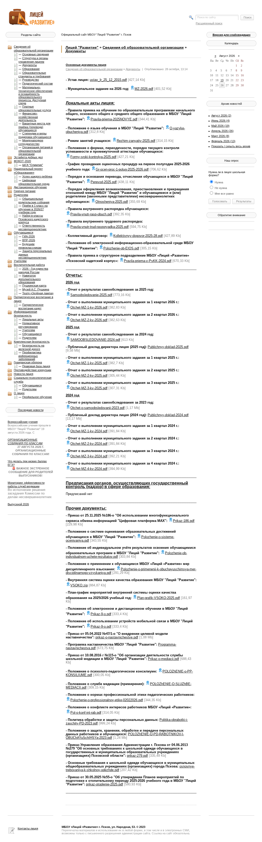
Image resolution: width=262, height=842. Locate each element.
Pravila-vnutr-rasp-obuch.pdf (91, 214)
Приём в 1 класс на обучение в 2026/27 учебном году (33, 209)
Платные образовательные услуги (34, 108)
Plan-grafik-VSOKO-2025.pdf (158, 598)
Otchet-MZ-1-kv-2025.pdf (88, 363)
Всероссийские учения (23, 421)
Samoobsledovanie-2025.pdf (91, 295)
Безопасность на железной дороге (31, 347)
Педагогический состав (37, 83)
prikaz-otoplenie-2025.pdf (104, 784)
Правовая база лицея (36, 366)
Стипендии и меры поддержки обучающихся (34, 135)
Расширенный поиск (209, 23)
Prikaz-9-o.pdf (101, 614)
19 (222, 80)
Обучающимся (23, 232)
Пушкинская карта (34, 285)
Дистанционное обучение (30, 187)
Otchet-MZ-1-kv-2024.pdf (88, 431)
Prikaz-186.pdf (183, 521)
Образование (31, 68)
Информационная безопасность (25, 313)
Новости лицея (23, 373)
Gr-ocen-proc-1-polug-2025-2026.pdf (122, 169)
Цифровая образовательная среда (33, 182)
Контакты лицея (28, 828)
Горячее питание (25, 191)
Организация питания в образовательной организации (35, 150)
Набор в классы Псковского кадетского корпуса (33, 219)
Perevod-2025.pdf (104, 182)
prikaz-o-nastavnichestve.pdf (116, 637)
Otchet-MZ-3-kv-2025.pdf (88, 388)
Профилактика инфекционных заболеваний (29, 356)
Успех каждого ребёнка (37, 176)
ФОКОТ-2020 (22, 161)
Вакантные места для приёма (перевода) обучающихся (34, 127)
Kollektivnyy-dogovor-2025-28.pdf (138, 236)
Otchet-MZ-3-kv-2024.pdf (88, 456)
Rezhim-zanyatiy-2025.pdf (136, 141)
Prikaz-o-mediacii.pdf (163, 659)
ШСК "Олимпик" (32, 164)
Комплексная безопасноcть (32, 341)
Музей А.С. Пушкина (35, 289)
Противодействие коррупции (32, 370)
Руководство (30, 79)
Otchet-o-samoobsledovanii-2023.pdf (97, 408)
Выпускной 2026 (18, 504)
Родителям (21, 194)
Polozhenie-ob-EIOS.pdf (121, 248)
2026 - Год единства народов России (33, 270)
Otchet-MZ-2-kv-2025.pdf (88, 375)
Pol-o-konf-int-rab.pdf (85, 712)
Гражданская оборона (28, 362)
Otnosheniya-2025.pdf (111, 202)
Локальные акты (32, 319)
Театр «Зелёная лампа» (37, 293)
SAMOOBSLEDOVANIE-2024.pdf (95, 340)
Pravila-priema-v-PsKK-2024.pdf (147, 261)
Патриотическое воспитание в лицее (33, 299)
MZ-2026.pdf (144, 89)
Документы (29, 65)
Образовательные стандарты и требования (34, 74)
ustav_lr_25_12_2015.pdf (108, 80)
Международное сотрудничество (30, 142)
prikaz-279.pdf (137, 755)
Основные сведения (35, 54)
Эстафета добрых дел (28, 157)
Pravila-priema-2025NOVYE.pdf (114, 119)
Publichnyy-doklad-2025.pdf (168, 347)
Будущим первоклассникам (29, 246)
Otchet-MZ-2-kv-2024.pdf (88, 444)
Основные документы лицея (86, 64)
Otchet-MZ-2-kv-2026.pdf (88, 320)
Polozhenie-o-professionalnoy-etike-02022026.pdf (106, 700)
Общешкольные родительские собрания (33, 200)
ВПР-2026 (28, 240)
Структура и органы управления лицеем (33, 60)
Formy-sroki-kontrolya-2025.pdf (93, 157)
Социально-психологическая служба (32, 379)
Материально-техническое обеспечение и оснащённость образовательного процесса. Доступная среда (35, 95)
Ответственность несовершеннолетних (32, 227)
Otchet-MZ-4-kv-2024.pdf (88, 469)
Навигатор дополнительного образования (29, 279)
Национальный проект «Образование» (28, 170)
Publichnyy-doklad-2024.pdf (168, 415)
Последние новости (30, 410)
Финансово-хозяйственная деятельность (28, 117)
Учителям (20, 260)
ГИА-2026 (28, 236)
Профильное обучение (37, 396)
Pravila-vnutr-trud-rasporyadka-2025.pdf (99, 227)
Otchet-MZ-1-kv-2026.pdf (88, 307)
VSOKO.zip (79, 585)
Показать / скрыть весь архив (230, 146)
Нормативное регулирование (29, 325)
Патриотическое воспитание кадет (30, 306)
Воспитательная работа (29, 264)
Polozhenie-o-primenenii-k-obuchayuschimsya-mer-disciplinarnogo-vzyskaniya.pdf (131, 571)
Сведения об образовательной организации (33, 48)
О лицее (19, 393)
